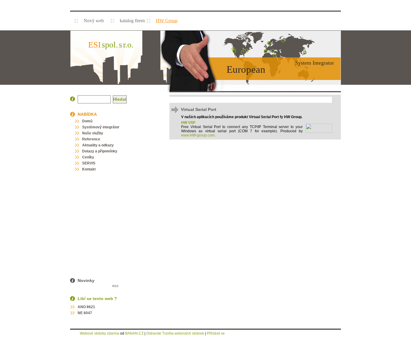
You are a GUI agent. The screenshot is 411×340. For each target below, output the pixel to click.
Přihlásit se (216, 333)
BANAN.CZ (134, 333)
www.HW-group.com (198, 135)
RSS (115, 286)
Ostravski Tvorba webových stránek (175, 333)
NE (80, 313)
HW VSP (188, 123)
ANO (82, 307)
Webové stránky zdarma (99, 333)
